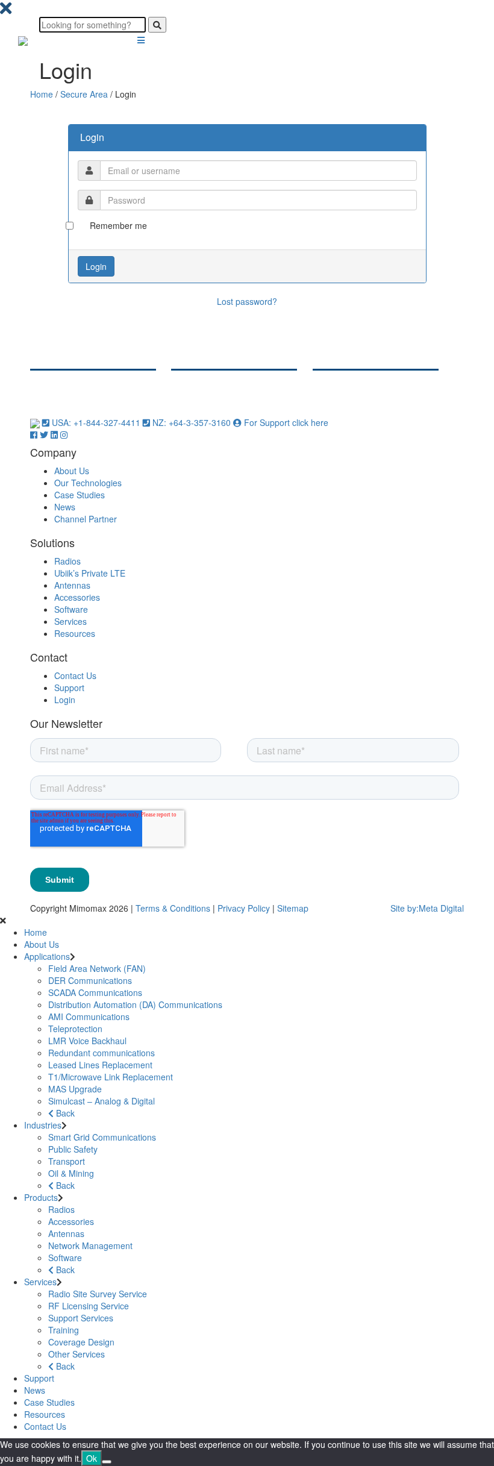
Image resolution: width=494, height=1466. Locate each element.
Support (69, 687)
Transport (66, 1161)
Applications (47, 956)
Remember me (118, 225)
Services (70, 621)
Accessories (77, 597)
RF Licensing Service (88, 1306)
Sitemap (292, 908)
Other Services (76, 1354)
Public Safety (73, 1149)
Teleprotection (75, 1029)
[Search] (157, 25)
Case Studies (79, 495)
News (64, 507)
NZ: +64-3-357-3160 (191, 422)
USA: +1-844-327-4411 (96, 422)
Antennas (72, 585)
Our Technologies (88, 483)
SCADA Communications (95, 992)
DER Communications (90, 980)
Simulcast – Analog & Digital (101, 1101)
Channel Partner (85, 519)
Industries (42, 1125)
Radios (67, 561)
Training (63, 1330)
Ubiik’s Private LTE (89, 573)
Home (41, 94)
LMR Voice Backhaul (87, 1041)
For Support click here (285, 422)
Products (41, 1197)
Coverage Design (81, 1342)
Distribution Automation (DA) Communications (135, 1004)
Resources (74, 633)
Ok (91, 1458)
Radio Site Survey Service (97, 1294)
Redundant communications (101, 1053)
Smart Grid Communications (102, 1137)
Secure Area (84, 94)
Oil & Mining (71, 1173)
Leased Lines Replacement (100, 1065)
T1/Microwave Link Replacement (110, 1077)
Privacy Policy (243, 908)
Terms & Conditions (173, 908)
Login (64, 700)
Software (71, 609)
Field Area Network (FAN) (97, 968)
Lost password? (247, 301)
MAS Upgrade (75, 1089)
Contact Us (75, 675)
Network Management (90, 1245)
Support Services (80, 1318)
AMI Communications (89, 1016)
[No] (106, 1462)
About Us (71, 471)
